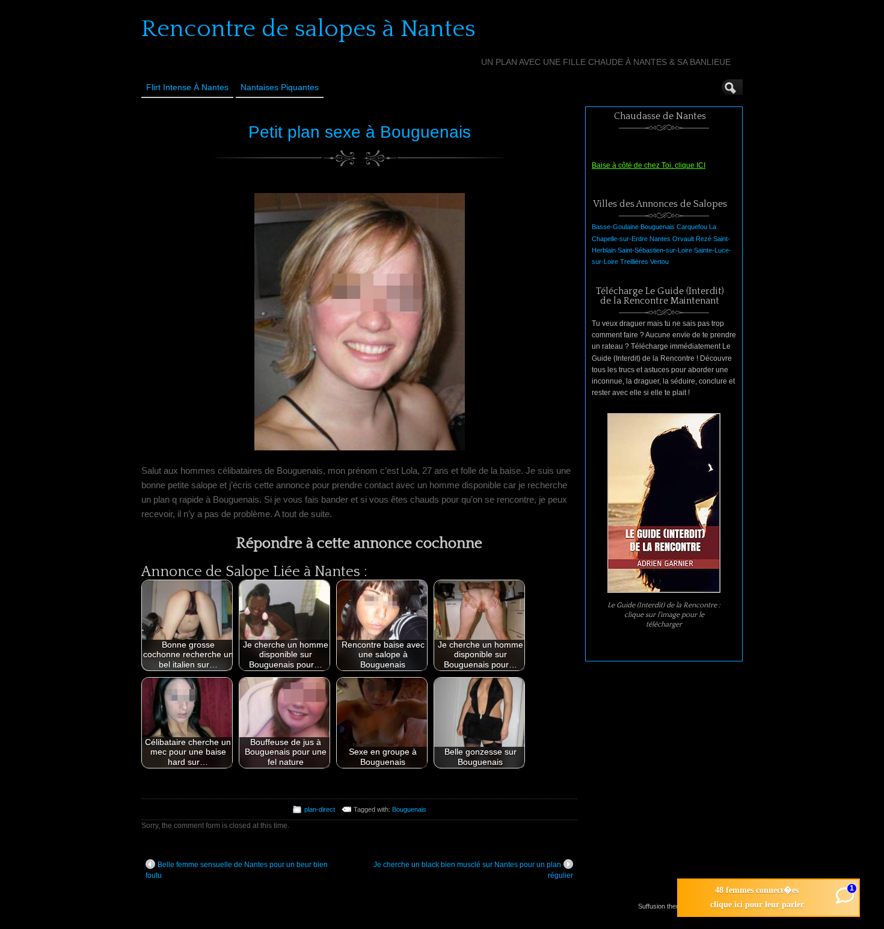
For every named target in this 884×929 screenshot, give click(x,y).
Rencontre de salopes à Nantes (308, 29)
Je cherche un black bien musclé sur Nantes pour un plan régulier (473, 870)
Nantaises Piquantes (280, 87)
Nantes (660, 238)
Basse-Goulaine (615, 226)
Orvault (683, 238)
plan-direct (319, 809)
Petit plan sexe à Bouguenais (359, 132)
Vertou (659, 261)
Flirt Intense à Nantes (187, 87)
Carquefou (692, 226)
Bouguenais (409, 809)
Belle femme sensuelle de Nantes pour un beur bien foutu (237, 870)
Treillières (634, 261)
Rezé (703, 238)
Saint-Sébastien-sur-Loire (655, 250)
